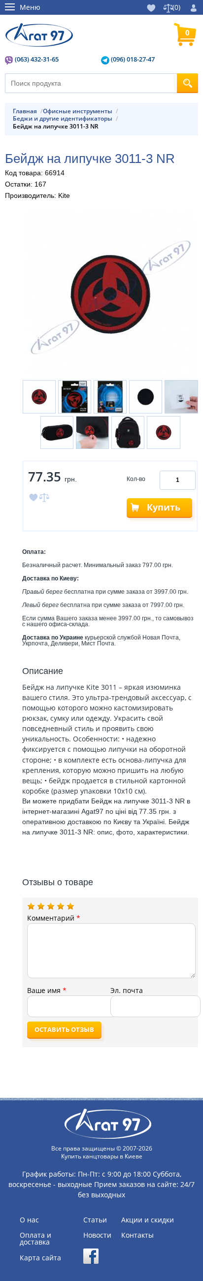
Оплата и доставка (35, 1239)
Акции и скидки (147, 1220)
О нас (29, 1220)
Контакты (137, 1235)
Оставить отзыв (64, 1029)
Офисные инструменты (77, 111)
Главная (25, 111)
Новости (97, 1235)
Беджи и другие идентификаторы (62, 119)
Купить (163, 507)
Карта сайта (40, 1257)
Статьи (95, 1220)
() (176, 7)
